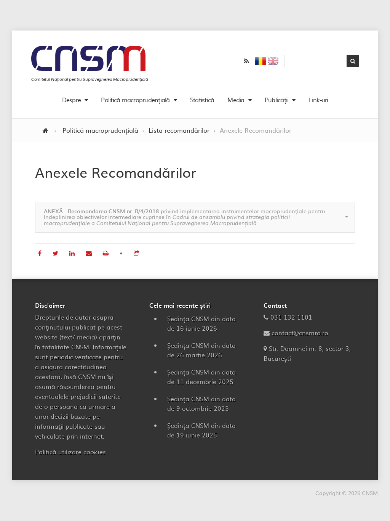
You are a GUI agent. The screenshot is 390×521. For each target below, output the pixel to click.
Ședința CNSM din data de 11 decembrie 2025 (201, 376)
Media (235, 99)
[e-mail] (90, 252)
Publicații (277, 99)
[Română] (260, 62)
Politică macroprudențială (135, 99)
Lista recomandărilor (179, 130)
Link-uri (318, 99)
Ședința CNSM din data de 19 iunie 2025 (201, 430)
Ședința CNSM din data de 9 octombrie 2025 (201, 403)
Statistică (202, 99)
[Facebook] (40, 252)
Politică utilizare (70, 451)
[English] (273, 62)
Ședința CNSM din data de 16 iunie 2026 (201, 323)
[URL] (136, 252)
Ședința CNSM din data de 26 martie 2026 (201, 350)
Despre (71, 99)
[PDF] (106, 252)
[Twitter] (56, 252)
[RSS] (246, 61)
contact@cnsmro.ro (300, 332)
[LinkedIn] (73, 252)
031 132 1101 (291, 317)
